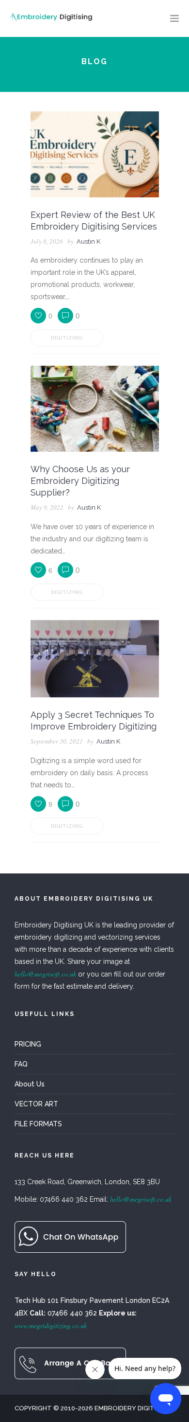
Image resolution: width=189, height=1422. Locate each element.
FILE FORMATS (38, 1124)
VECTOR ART (36, 1104)
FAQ (21, 1064)
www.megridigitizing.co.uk (51, 1325)
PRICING (28, 1044)
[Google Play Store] (70, 1236)
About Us (30, 1084)
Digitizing (66, 337)
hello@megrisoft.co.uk (45, 973)
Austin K (88, 241)
